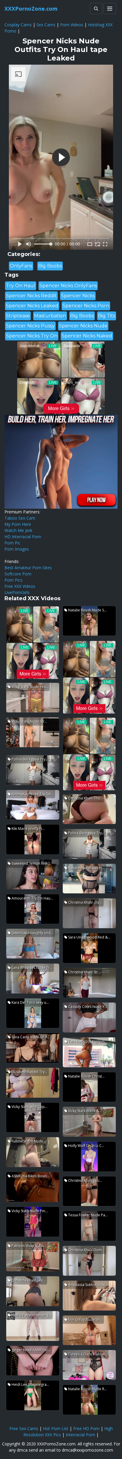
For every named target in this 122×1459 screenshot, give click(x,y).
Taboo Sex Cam (19, 518)
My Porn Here (17, 524)
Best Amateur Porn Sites (28, 567)
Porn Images (16, 549)
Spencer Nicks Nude (83, 326)
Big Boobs (50, 266)
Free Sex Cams (23, 1428)
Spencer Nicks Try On (31, 336)
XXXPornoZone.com (30, 8)
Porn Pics (13, 580)
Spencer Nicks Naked (87, 336)
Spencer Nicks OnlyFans (68, 285)
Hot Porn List (55, 1428)
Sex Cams (45, 24)
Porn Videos (71, 24)
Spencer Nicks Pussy (30, 326)
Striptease (18, 316)
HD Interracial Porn (22, 536)
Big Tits (106, 316)
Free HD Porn (86, 1428)
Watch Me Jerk (18, 530)
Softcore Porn (17, 574)
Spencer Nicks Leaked (32, 306)
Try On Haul (20, 285)
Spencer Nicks (78, 295)
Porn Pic (12, 543)
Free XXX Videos (19, 586)
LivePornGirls (17, 592)
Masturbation (50, 316)
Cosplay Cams (18, 24)
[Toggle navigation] (109, 8)
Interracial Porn (80, 1434)
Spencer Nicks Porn (85, 306)
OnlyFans (21, 266)
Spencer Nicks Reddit (31, 295)
